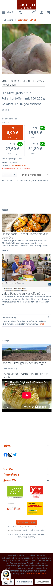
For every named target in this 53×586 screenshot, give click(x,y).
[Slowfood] (36, 492)
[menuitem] (7, 12)
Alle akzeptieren (24, 581)
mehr (42, 324)
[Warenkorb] (48, 12)
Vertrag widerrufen (26, 522)
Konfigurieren (42, 581)
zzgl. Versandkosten (18, 165)
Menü (10, 12)
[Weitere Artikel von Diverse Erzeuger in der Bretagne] (27, 352)
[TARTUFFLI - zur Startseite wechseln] (26, 4)
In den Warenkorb (32, 174)
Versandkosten (14, 530)
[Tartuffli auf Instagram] (10, 458)
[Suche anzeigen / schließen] (20, 12)
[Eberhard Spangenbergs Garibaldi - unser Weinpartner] (20, 508)
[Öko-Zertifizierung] (16, 492)
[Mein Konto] (42, 12)
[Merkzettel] (35, 12)
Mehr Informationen (36, 573)
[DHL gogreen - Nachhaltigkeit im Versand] (36, 508)
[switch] (6, 582)
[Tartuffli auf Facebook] (6, 458)
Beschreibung (9, 317)
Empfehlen (42, 180)
